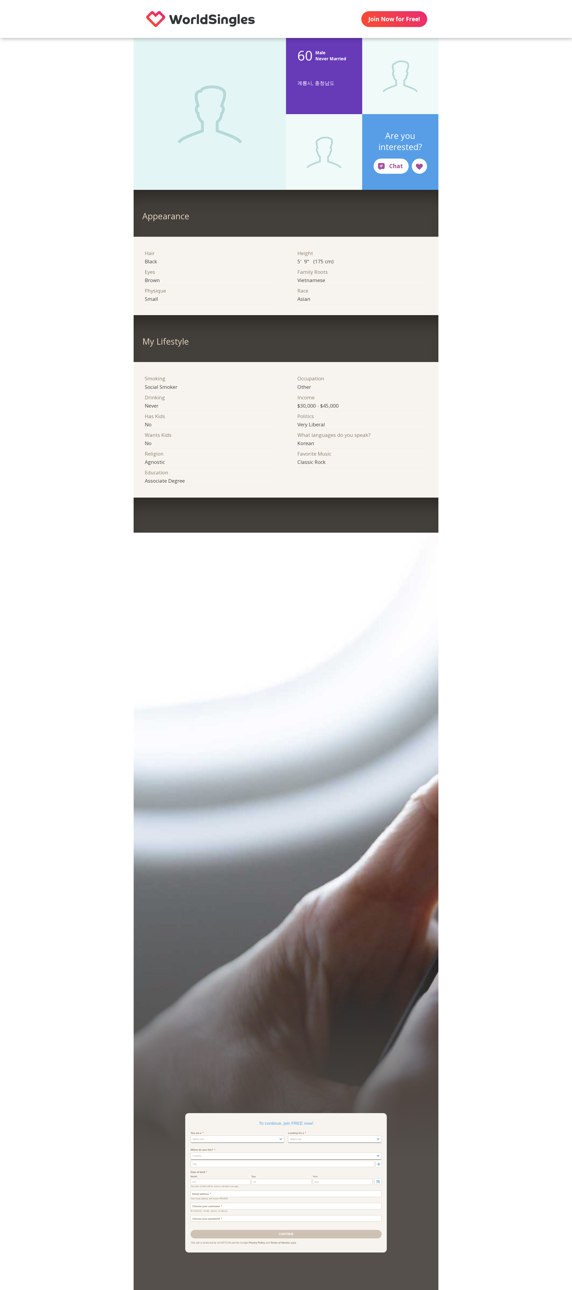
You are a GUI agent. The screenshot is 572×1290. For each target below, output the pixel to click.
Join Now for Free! (394, 19)
